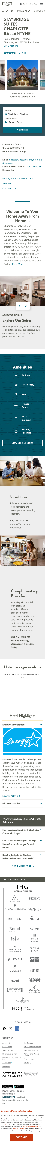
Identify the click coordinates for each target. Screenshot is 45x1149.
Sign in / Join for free (30, 4)
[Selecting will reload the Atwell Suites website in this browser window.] (34, 980)
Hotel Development (9, 1054)
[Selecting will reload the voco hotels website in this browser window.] (34, 929)
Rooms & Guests (11, 119)
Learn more (8, 1096)
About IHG (6, 1043)
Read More (17, 264)
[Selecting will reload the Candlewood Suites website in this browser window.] (22, 1000)
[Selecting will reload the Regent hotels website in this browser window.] (34, 898)
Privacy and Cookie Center (31, 1055)
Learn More (10, 796)
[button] (41, 4)
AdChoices (6, 1063)
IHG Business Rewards (32, 1047)
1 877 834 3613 (30, 1075)
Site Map (27, 1063)
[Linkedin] (17, 1028)
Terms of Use (7, 1050)
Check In (8, 111)
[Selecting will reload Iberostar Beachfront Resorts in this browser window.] (15, 949)
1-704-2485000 (33, 166)
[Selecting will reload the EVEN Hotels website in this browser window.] (15, 959)
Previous (19, 306)
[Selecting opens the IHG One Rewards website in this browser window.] (22, 1008)
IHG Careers (28, 1043)
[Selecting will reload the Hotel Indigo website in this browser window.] (34, 918)
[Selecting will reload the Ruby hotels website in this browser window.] (15, 939)
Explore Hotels (29, 1059)
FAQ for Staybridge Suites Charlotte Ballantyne (21, 820)
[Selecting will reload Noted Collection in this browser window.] (15, 929)
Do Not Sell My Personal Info (11, 1058)
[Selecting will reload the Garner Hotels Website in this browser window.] (34, 969)
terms (6, 1124)
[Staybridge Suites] (7, 4)
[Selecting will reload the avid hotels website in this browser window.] (15, 980)
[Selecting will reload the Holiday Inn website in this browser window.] (15, 969)
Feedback (6, 1067)
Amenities (8, 11)
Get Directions (11, 46)
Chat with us (7, 1047)
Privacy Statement (19, 1128)
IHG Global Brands (31, 1050)
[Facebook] (5, 1028)
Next (26, 306)
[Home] (5, 880)
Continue (21, 1137)
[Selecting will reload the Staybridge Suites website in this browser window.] (15, 990)
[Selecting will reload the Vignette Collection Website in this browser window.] (34, 908)
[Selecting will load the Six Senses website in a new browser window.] (15, 898)
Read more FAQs (22, 866)
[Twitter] (10, 1028)
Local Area (23, 11)
